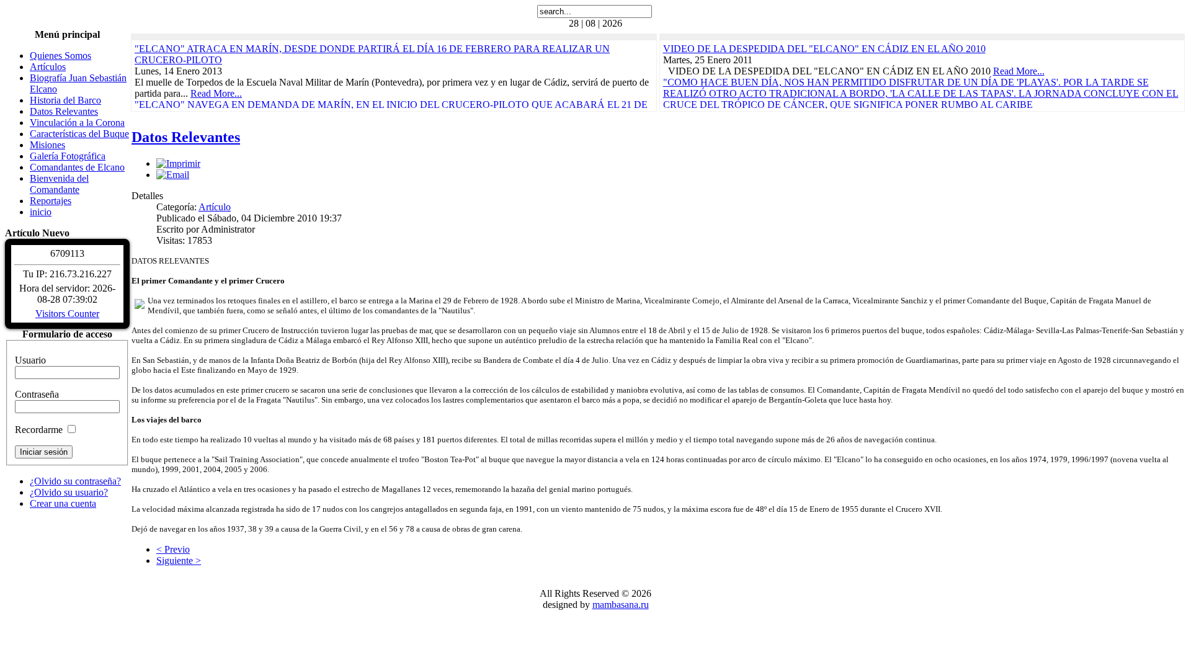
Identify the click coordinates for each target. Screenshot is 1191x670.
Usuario (30, 360)
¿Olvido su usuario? (69, 492)
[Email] (172, 174)
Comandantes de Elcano (77, 167)
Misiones (47, 145)
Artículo (214, 207)
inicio (40, 212)
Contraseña (37, 394)
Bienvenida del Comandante (59, 184)
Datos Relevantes (64, 111)
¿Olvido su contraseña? (75, 481)
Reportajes (50, 200)
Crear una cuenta (63, 503)
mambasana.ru (620, 604)
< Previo (173, 549)
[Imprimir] (178, 163)
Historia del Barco (65, 100)
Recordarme (39, 429)
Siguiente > (178, 560)
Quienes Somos (60, 55)
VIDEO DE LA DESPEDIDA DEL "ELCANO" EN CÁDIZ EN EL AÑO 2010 (824, 48)
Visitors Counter (67, 313)
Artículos (48, 66)
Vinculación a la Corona (77, 122)
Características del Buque (79, 133)
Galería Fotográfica (67, 156)
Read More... (216, 93)
